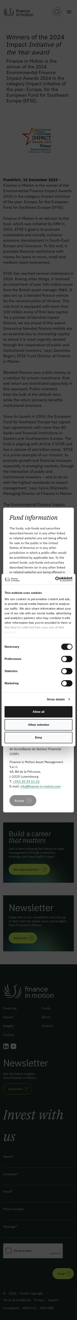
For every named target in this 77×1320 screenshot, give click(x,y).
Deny (38, 737)
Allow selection (38, 724)
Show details (56, 699)
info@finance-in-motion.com (40, 786)
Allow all (38, 711)
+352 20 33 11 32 (26, 781)
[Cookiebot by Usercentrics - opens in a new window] (55, 579)
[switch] (66, 659)
